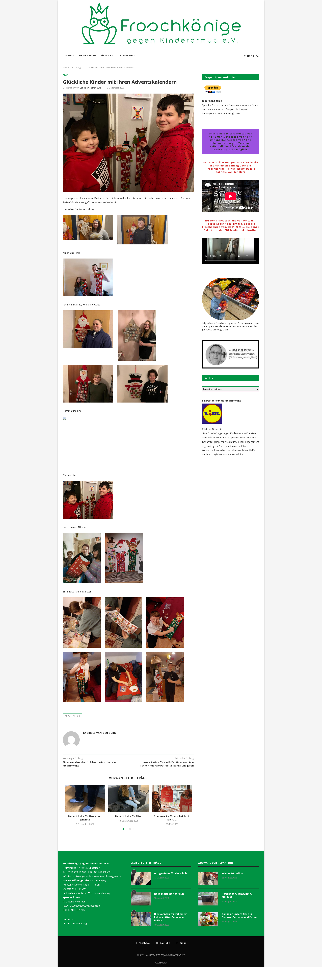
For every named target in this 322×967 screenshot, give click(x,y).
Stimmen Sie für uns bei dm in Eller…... (172, 818)
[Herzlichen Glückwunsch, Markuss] (208, 898)
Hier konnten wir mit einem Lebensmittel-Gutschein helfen (170, 917)
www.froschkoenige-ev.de (107, 876)
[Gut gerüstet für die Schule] (141, 878)
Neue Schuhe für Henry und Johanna (84, 818)
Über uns (107, 55)
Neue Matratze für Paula (169, 893)
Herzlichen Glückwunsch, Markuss (237, 895)
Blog (68, 55)
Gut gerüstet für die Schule (170, 873)
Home (66, 67)
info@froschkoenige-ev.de (77, 876)
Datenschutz (126, 55)
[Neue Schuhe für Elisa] (128, 798)
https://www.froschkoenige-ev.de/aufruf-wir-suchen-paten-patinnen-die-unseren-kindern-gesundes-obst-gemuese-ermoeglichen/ (230, 326)
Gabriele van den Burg (90, 87)
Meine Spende (87, 55)
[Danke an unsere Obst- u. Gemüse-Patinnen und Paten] (208, 919)
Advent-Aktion (72, 716)
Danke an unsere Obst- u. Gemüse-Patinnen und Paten (239, 915)
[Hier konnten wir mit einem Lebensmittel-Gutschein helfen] (141, 919)
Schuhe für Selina (232, 873)
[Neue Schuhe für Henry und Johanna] (85, 798)
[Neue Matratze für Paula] (141, 898)
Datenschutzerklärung (75, 923)
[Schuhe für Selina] (208, 878)
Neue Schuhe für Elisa (128, 816)
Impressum (69, 919)
